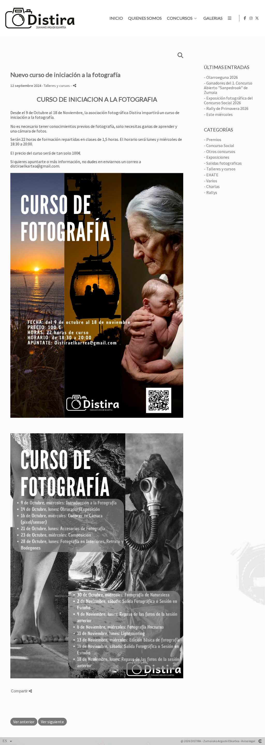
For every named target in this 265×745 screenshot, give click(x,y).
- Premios (212, 139)
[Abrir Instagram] (251, 18)
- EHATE (211, 174)
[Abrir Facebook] (245, 18)
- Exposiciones (216, 157)
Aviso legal (248, 741)
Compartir (20, 691)
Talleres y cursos (57, 85)
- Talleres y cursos (219, 168)
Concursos (180, 18)
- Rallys (210, 192)
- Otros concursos (219, 151)
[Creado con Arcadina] (260, 741)
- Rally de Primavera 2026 (226, 108)
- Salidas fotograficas (223, 163)
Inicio (116, 18)
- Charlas (212, 186)
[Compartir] (74, 85)
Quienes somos (145, 18)
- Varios (210, 180)
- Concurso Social (219, 145)
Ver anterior (23, 721)
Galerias (213, 18)
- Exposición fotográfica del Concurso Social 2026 (228, 100)
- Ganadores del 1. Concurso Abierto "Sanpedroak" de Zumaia (228, 87)
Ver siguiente (52, 721)
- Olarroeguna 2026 (221, 77)
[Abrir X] (257, 18)
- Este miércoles (218, 114)
